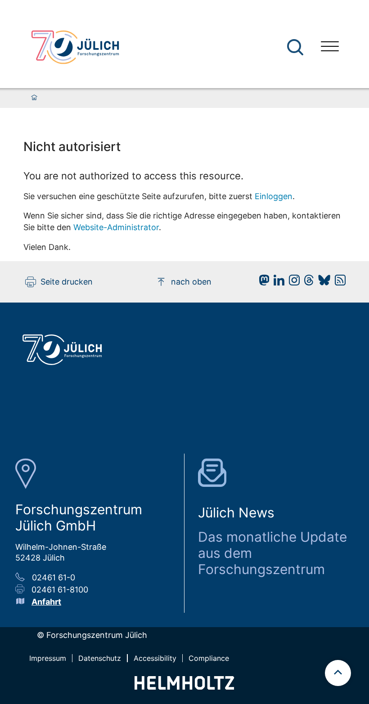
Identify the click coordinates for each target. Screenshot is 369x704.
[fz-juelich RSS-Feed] (338, 282)
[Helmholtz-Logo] (184, 686)
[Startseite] (34, 98)
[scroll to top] (338, 673)
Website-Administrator (116, 227)
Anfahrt (46, 601)
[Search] (296, 47)
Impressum (47, 658)
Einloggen (273, 196)
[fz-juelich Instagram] (292, 282)
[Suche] (295, 47)
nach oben (191, 281)
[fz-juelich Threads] (307, 282)
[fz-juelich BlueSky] (322, 282)
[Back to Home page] (75, 47)
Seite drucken (66, 281)
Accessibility (155, 658)
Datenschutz (99, 658)
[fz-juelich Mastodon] (262, 282)
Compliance (209, 658)
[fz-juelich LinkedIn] (276, 282)
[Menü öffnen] (330, 47)
